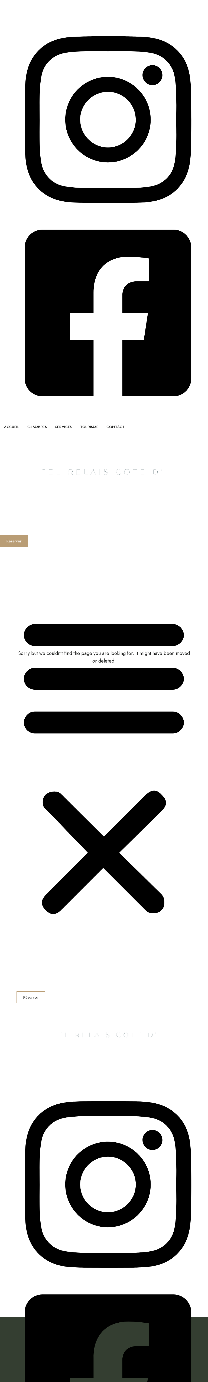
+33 (44, 11)
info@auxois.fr (31, 20)
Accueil (24, 550)
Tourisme (26, 575)
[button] (14, 541)
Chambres (27, 559)
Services (26, 567)
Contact (24, 583)
